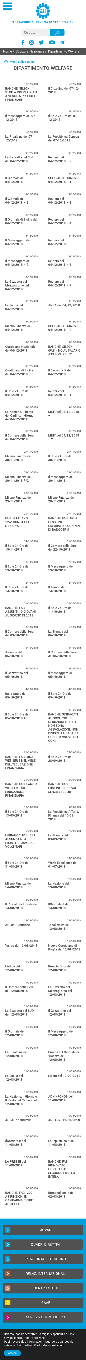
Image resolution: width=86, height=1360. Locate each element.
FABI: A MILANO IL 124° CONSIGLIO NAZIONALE (18, 522)
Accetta (12, 1353)
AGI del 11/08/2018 (19, 1120)
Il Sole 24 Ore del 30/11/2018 (60, 458)
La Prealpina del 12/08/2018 (16, 1054)
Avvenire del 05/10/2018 (14, 654)
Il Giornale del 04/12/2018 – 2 (16, 200)
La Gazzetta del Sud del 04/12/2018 (19, 159)
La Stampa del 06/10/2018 (58, 633)
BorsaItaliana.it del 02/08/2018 (61, 1194)
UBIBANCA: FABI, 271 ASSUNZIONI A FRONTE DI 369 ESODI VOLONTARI (20, 841)
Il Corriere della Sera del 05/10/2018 (62, 654)
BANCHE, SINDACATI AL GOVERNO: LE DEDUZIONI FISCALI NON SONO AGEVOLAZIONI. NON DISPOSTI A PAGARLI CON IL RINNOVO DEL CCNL (63, 728)
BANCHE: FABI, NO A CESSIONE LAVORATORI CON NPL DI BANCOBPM (64, 524)
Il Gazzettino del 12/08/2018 (59, 1012)
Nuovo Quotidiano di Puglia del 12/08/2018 (64, 947)
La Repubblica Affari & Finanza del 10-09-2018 (63, 815)
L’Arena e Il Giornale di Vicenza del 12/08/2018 (63, 1056)
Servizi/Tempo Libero (45, 1317)
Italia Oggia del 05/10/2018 (15, 695)
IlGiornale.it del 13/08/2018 (58, 906)
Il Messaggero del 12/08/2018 (60, 1033)
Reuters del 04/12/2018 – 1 (59, 393)
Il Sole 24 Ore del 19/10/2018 (17, 568)
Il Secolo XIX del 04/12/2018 (59, 372)
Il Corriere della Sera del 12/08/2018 (19, 989)
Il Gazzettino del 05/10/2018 (16, 675)
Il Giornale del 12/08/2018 (14, 1033)
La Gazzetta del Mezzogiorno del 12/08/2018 (60, 991)
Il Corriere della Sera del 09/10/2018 (19, 633)
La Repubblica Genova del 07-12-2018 (63, 138)
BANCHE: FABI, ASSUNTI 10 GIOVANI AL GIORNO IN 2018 (20, 611)
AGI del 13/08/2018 (19, 925)
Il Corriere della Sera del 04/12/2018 (19, 437)
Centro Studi (46, 1288)
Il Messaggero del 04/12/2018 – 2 (17, 263)
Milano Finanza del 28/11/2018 (61, 499)
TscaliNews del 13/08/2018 (59, 927)
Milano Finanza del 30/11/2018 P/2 (18, 479)
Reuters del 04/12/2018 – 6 (59, 263)
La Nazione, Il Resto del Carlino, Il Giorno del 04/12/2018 (19, 415)
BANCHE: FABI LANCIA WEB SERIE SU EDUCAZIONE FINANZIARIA (21, 790)
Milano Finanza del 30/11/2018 (18, 458)
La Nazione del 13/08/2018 (58, 885)
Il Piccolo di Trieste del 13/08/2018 (21, 906)
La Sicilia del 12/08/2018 (14, 1077)
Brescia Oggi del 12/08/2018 (59, 968)
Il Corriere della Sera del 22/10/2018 (62, 547)
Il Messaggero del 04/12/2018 (17, 242)
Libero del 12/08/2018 (64, 1076)
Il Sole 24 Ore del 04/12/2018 (17, 393)
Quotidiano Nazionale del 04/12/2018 (20, 348)
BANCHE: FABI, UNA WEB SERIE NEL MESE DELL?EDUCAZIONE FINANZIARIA (20, 762)
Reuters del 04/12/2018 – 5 (59, 242)
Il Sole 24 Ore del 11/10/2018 (60, 610)
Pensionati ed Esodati (45, 1259)
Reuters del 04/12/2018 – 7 (59, 283)
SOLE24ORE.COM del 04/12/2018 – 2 (63, 328)
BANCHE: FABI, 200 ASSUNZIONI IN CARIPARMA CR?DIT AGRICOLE (19, 1198)
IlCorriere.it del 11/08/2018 (15, 1143)
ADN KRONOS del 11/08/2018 (60, 1098)
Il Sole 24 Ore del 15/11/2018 (17, 547)
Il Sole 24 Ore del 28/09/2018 (60, 759)
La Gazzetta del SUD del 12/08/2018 (19, 1012)
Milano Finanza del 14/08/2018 (18, 885)
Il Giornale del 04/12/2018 (14, 180)
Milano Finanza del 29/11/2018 (18, 499)
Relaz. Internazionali (46, 1273)
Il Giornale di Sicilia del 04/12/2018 (21, 221)
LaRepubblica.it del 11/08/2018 (61, 1143)
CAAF (45, 1303)
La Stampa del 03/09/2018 (58, 837)
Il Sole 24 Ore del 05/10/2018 (60, 695)
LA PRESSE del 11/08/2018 (15, 1163)
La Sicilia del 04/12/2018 (14, 307)
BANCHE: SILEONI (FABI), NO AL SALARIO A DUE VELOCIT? (64, 350)
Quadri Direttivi (45, 1244)
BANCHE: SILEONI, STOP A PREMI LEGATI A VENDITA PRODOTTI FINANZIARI (21, 94)
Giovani (46, 1230)
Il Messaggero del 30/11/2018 (60, 479)
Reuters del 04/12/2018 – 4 (59, 221)
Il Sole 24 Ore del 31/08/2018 (17, 864)
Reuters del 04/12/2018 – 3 (59, 200)
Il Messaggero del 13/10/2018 (60, 568)
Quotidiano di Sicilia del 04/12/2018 (19, 372)
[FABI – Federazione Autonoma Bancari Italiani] (43, 13)
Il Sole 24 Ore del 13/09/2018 (17, 813)
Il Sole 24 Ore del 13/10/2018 (17, 589)
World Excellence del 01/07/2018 (62, 864)
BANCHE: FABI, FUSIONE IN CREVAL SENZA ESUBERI (62, 788)
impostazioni (55, 1345)
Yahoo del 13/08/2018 (21, 946)
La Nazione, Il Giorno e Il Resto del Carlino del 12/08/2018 (21, 1100)
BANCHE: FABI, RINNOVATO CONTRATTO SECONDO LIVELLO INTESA (61, 1169)
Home (7, 51)
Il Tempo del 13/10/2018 (57, 589)
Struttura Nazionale (30, 51)
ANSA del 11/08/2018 (64, 1120)
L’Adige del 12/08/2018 (14, 968)
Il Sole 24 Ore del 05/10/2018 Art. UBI (19, 716)
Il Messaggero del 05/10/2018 (60, 675)
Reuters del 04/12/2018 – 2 (59, 159)
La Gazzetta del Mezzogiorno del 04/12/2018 (17, 285)
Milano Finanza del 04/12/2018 (18, 328)
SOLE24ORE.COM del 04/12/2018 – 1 (63, 180)
